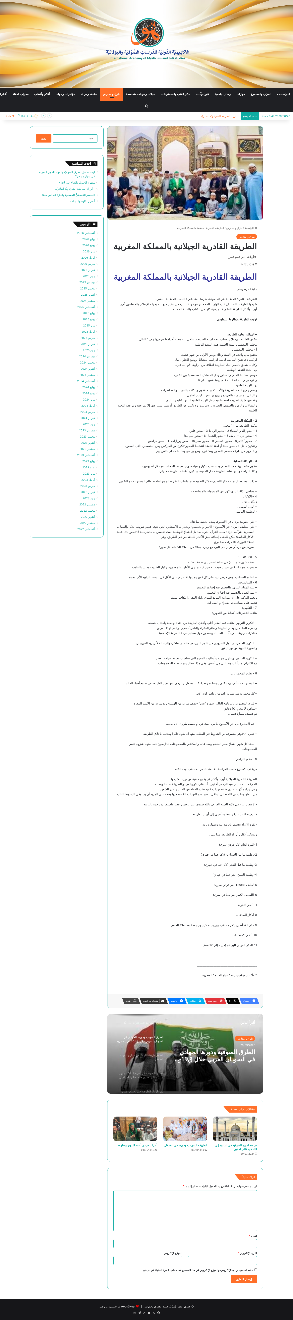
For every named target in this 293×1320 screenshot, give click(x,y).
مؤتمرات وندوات (65, 94)
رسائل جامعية (223, 94)
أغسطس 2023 (86, 455)
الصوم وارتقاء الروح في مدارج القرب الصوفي (218, 1055)
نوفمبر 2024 (87, 362)
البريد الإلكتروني (247, 1253)
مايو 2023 (89, 473)
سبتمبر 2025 (87, 300)
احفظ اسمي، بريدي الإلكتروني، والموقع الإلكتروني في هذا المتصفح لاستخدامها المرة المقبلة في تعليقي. (198, 1270)
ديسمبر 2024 (87, 356)
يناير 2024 (89, 424)
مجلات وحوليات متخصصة (140, 94)
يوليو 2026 (88, 239)
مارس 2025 (88, 337)
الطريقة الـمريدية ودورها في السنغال (185, 1145)
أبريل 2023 (88, 479)
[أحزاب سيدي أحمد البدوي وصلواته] (135, 1129)
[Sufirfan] (146, 44)
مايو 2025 (89, 325)
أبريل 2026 (88, 257)
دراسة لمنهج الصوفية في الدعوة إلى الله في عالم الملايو (236, 1147)
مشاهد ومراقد (89, 94)
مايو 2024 (89, 399)
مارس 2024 (87, 411)
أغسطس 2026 (86, 232)
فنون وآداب (202, 94)
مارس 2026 (87, 263)
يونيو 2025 (89, 319)
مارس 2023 (87, 486)
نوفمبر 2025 (87, 288)
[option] (185, 1054)
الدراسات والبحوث (243, 1038)
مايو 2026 (89, 251)
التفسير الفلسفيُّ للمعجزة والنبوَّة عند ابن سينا (68, 194)
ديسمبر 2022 (87, 504)
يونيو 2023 (88, 467)
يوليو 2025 (89, 313)
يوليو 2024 (88, 387)
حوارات (241, 94)
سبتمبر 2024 (87, 374)
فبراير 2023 (88, 492)
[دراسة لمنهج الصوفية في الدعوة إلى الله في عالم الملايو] (235, 1129)
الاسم (253, 1236)
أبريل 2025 (88, 331)
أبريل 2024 (88, 405)
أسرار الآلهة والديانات (82, 201)
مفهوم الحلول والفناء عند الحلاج (77, 182)
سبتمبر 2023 (87, 448)
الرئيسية (250, 228)
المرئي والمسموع (261, 94)
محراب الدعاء (21, 94)
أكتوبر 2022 (88, 516)
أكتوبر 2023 (88, 442)
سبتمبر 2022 (87, 523)
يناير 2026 (89, 276)
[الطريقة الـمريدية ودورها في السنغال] (185, 1129)
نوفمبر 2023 (87, 436)
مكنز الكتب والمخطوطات (175, 94)
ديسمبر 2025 (87, 282)
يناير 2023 (89, 498)
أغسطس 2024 (86, 381)
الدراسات (284, 94)
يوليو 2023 (88, 461)
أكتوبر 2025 (88, 294)
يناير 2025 (89, 350)
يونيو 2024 (88, 393)
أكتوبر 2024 (88, 368)
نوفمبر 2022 (87, 510)
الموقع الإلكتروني (173, 1253)
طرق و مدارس (111, 94)
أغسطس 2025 (86, 307)
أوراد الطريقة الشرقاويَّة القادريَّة (75, 188)
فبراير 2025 (88, 344)
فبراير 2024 (88, 418)
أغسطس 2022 (86, 529)
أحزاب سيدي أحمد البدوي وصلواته (137, 1145)
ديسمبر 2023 (87, 430)
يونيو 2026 (88, 245)
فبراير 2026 (88, 270)
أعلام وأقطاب (42, 94)
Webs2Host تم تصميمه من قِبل (117, 1306)
